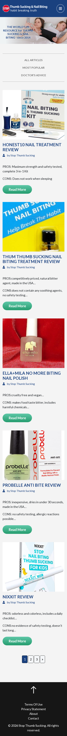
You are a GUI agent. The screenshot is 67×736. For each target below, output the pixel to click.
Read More (17, 189)
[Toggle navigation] (60, 8)
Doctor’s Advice (33, 75)
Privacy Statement (33, 709)
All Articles (33, 60)
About (33, 714)
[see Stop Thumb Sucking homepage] (25, 8)
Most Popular (33, 67)
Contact (33, 718)
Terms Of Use (33, 704)
